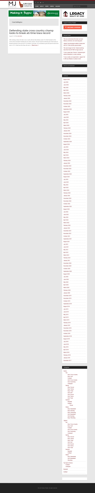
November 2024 (67, 136)
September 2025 (67, 109)
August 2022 (66, 209)
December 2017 (67, 360)
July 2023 (65, 179)
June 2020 (66, 279)
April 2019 (66, 317)
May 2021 (65, 249)
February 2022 (67, 225)
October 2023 (66, 171)
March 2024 (66, 157)
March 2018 (66, 352)
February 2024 (67, 160)
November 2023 (67, 168)
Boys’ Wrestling (71, 418)
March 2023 (66, 190)
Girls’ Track (70, 398)
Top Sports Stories (68, 463)
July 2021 (65, 244)
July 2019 (65, 309)
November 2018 (67, 330)
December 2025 (67, 101)
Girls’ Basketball (72, 414)
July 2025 (65, 114)
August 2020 (66, 274)
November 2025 (67, 103)
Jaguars (65, 420)
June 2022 (66, 214)
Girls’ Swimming (71, 381)
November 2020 (67, 266)
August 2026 (66, 79)
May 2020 (65, 282)
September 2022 (67, 206)
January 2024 (66, 163)
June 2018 (66, 344)
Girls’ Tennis (71, 396)
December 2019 (67, 295)
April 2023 (66, 187)
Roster (71, 405)
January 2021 (66, 260)
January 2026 (66, 98)
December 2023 (67, 166)
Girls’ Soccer (71, 394)
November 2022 (67, 201)
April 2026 (66, 90)
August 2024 (66, 144)
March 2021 (66, 255)
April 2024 (66, 155)
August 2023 (66, 176)
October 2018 (66, 333)
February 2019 (67, 322)
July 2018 (65, 341)
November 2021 (67, 233)
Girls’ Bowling (71, 416)
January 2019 (66, 325)
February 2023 (67, 193)
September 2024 (67, 141)
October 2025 (66, 106)
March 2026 (66, 93)
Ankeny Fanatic (26, 4)
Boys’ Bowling (71, 410)
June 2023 (66, 182)
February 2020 (67, 290)
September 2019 (67, 303)
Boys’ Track (70, 390)
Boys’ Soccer (71, 387)
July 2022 (65, 212)
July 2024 (65, 147)
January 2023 (66, 195)
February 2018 (67, 355)
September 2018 (67, 336)
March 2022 (66, 222)
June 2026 (66, 85)
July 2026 (65, 82)
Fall (66, 372)
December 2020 (67, 263)
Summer (68, 399)
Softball (69, 403)
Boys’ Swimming (72, 412)
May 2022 (65, 217)
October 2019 (66, 301)
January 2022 (66, 228)
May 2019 (65, 314)
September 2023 (67, 174)
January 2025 (66, 130)
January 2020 (66, 293)
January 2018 (66, 357)
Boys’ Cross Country (73, 374)
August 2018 (66, 339)
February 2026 (67, 95)
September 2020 (67, 271)
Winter (67, 407)
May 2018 (65, 347)
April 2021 (66, 252)
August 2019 (66, 306)
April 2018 (66, 349)
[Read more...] (35, 45)
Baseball (70, 401)
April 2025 (66, 122)
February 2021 (67, 257)
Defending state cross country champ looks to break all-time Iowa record (31, 31)
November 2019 (67, 298)
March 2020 (66, 287)
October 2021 (66, 236)
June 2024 (66, 149)
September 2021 (67, 239)
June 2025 (66, 117)
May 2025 (65, 120)
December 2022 (67, 198)
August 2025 (66, 112)
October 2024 (66, 139)
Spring (67, 385)
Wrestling (70, 460)
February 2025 (67, 128)
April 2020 (66, 284)
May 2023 (65, 184)
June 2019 (66, 311)
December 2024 (67, 133)
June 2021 (66, 247)
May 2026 (65, 87)
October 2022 (66, 203)
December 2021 (67, 230)
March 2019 (66, 320)
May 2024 (65, 152)
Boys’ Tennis (71, 389)
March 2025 (66, 125)
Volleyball (70, 383)
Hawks (65, 371)
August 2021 (66, 241)
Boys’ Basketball (72, 409)
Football (70, 378)
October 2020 (66, 268)
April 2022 (66, 220)
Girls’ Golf (70, 392)
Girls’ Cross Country (72, 380)
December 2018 (67, 328)
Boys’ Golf (70, 376)
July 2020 (65, 276)
